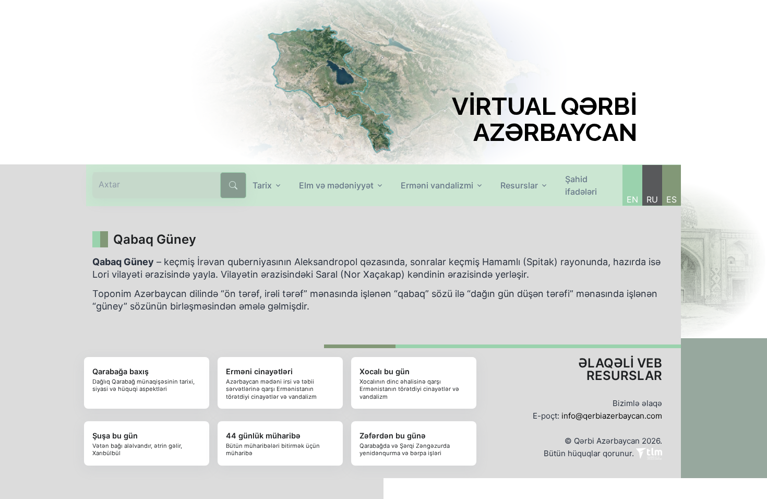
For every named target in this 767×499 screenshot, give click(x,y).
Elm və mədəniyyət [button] (336, 185)
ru (652, 199)
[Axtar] (233, 185)
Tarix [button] (262, 185)
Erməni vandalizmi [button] (437, 185)
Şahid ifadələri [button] (581, 185)
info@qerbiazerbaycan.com (611, 416)
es (671, 199)
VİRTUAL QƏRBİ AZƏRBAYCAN (544, 119)
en (632, 199)
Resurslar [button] (519, 185)
